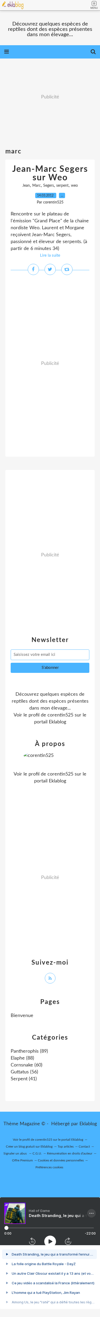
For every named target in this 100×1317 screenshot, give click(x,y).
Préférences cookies (49, 1167)
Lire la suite (50, 255)
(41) (24, 1079)
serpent (62, 185)
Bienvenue (22, 1015)
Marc (36, 185)
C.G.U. (37, 1153)
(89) (29, 1051)
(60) (26, 1065)
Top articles (66, 1146)
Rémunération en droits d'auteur (69, 1153)
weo (74, 185)
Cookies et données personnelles (61, 1160)
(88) (22, 1058)
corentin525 (60, 715)
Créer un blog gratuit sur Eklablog (29, 1146)
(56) (24, 1072)
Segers (48, 185)
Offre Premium (22, 1160)
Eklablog (88, 1124)
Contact (84, 1146)
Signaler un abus (15, 1153)
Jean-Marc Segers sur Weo (50, 173)
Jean (26, 185)
